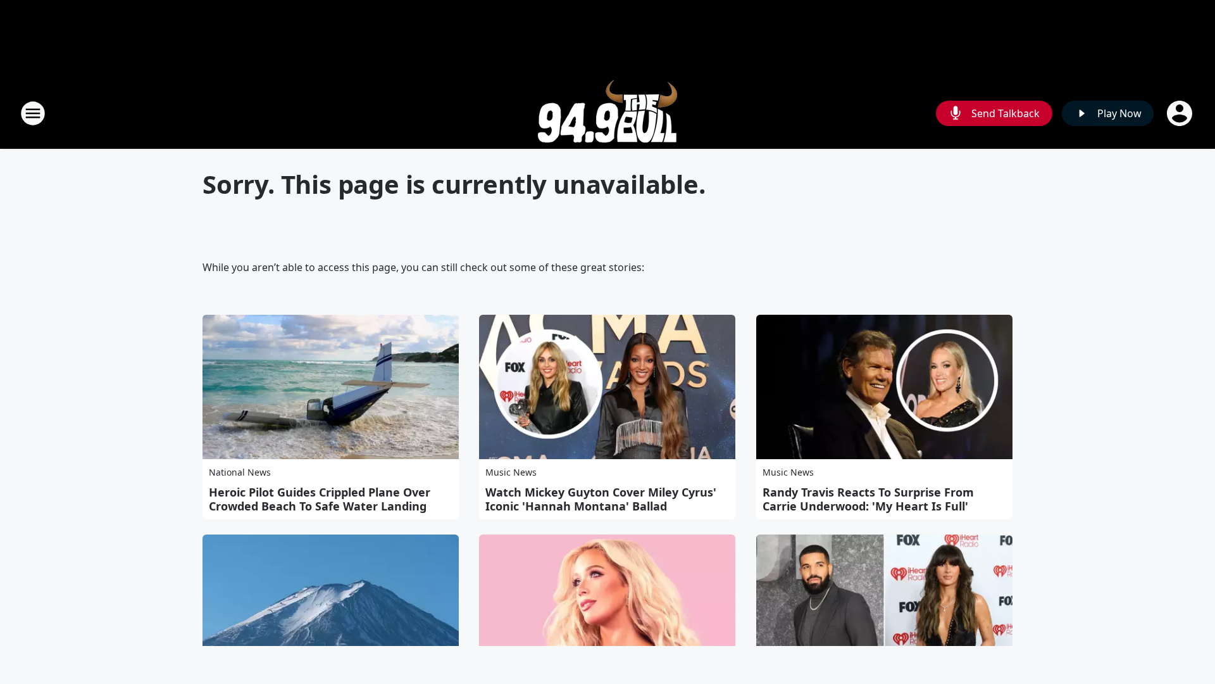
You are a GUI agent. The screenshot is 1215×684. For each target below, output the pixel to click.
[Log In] (1181, 113)
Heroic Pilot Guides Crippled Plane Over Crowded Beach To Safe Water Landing (319, 499)
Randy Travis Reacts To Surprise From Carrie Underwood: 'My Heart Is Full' (868, 499)
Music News (511, 472)
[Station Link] (607, 113)
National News (240, 472)
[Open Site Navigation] (33, 113)
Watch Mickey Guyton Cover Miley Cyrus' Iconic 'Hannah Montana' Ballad (600, 499)
